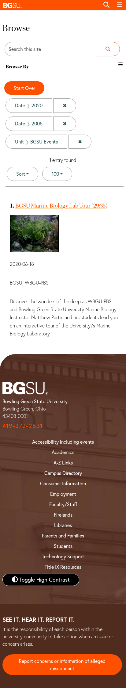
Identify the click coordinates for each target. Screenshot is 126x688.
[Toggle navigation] (119, 5)
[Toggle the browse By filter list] (120, 64)
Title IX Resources (63, 567)
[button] (50, 5)
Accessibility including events (63, 442)
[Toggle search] (106, 5)
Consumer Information (63, 483)
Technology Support (63, 556)
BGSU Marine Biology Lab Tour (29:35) (61, 205)
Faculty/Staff (63, 504)
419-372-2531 (22, 426)
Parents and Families (63, 536)
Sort (20, 174)
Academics (63, 452)
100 (62, 173)
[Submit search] (108, 49)
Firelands (63, 515)
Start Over (24, 88)
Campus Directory (63, 473)
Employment (63, 494)
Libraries (63, 525)
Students (63, 546)
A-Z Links (63, 463)
